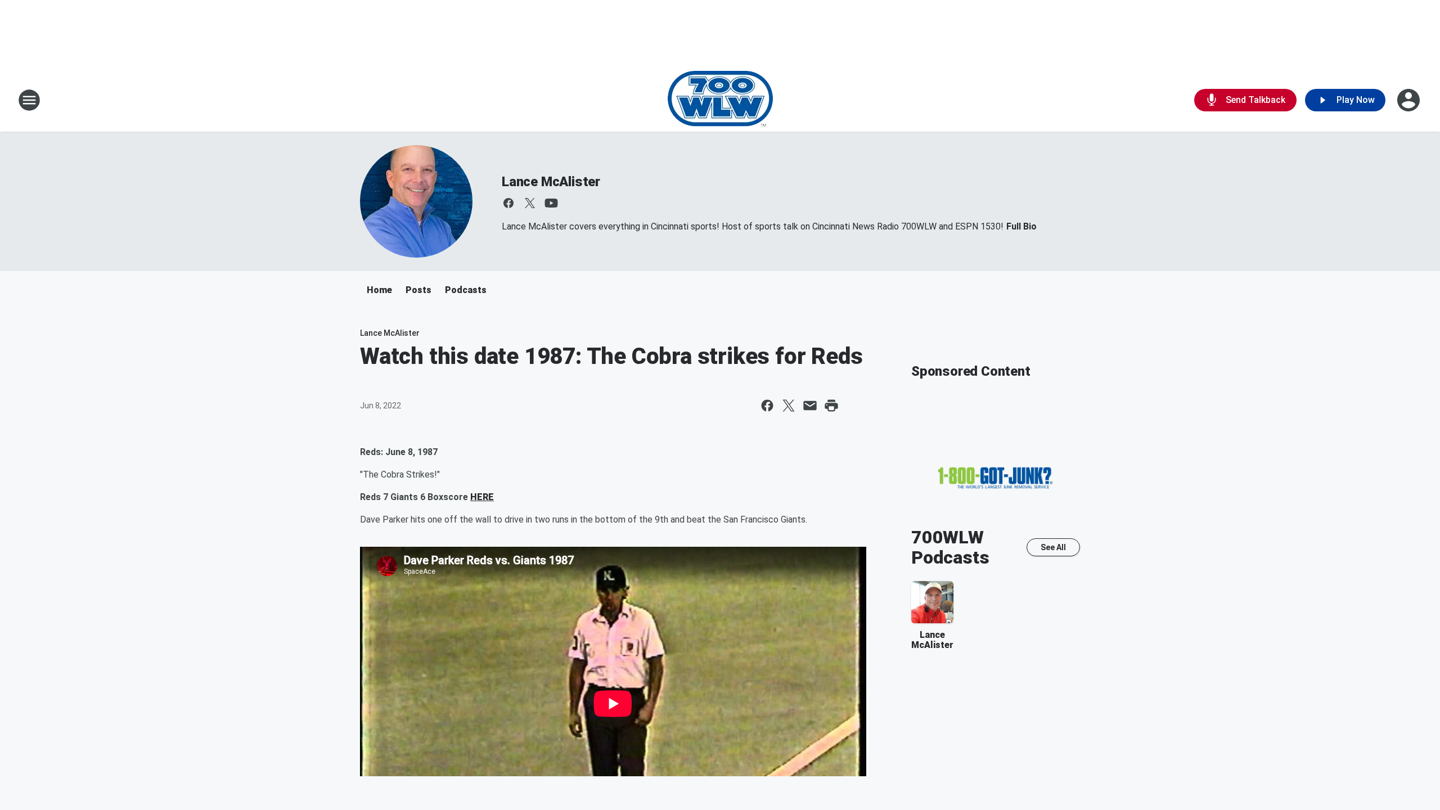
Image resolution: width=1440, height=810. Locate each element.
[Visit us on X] (530, 203)
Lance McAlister (551, 182)
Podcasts (466, 290)
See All (1053, 547)
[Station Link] (720, 100)
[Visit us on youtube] (551, 203)
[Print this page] (831, 405)
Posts (418, 290)
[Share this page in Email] (810, 405)
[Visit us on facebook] (508, 203)
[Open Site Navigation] (29, 100)
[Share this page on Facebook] (767, 405)
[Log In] (1409, 100)
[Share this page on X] (788, 405)
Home (379, 290)
